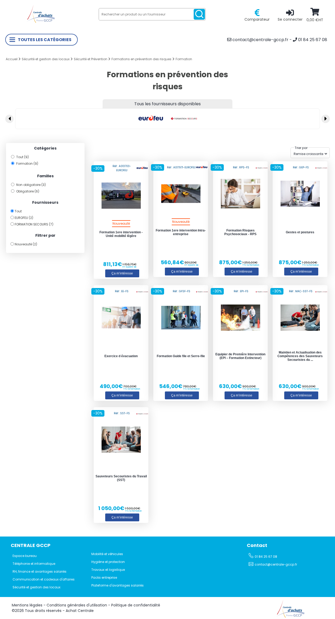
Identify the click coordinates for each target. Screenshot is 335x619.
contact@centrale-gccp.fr (259, 40)
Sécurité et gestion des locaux (46, 59)
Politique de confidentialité (135, 605)
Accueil (12, 59)
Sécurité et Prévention (90, 59)
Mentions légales (27, 605)
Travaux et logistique (108, 569)
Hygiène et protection (108, 562)
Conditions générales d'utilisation (77, 605)
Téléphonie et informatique (34, 563)
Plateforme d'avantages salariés (117, 585)
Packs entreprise (104, 577)
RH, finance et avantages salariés (39, 571)
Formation (184, 59)
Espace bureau (25, 556)
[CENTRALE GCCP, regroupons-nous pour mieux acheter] (40, 21)
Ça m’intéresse (122, 273)
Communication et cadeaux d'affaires (44, 579)
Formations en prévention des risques (141, 59)
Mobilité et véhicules (107, 554)
